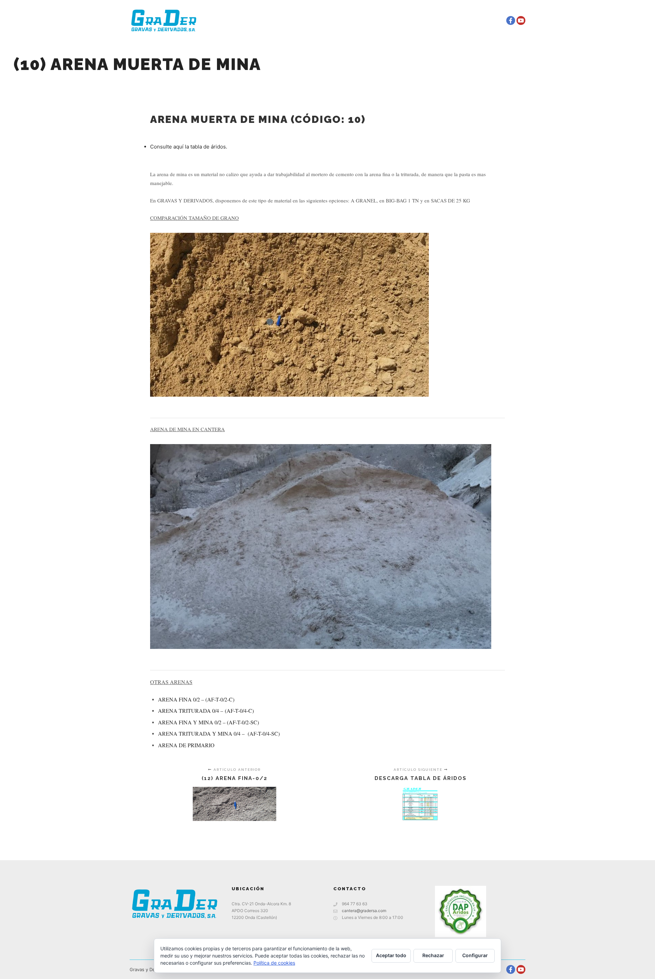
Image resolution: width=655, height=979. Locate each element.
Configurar (475, 955)
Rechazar (433, 955)
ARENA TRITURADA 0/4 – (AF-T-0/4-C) (206, 710)
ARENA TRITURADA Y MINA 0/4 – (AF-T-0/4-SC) (219, 733)
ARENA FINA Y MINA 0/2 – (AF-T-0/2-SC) (208, 722)
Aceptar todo (391, 955)
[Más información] (489, 20)
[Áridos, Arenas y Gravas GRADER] (164, 20)
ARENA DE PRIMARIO (186, 745)
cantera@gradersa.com (364, 910)
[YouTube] (520, 20)
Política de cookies (274, 963)
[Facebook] (510, 20)
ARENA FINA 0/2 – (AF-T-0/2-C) (196, 699)
